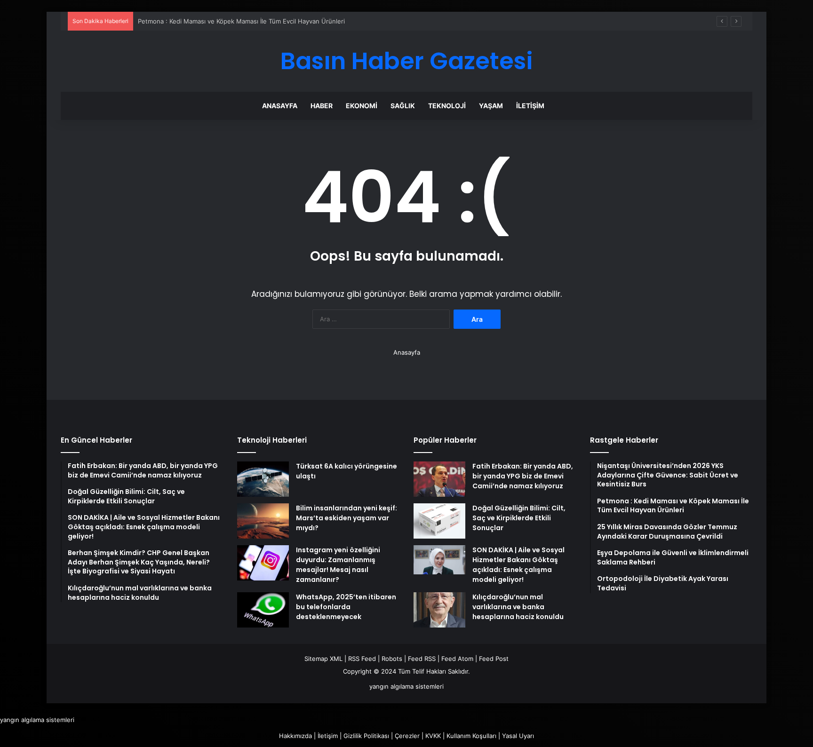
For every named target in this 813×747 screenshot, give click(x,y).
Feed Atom (457, 658)
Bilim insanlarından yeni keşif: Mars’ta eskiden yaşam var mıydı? (346, 517)
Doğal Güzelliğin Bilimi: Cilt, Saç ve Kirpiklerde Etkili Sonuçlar (519, 517)
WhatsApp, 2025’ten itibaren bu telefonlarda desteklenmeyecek (346, 606)
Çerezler (407, 735)
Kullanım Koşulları (471, 735)
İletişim (530, 106)
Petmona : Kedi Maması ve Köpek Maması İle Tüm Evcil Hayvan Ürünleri (241, 21)
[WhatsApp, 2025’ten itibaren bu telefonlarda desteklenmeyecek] (263, 610)
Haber (322, 106)
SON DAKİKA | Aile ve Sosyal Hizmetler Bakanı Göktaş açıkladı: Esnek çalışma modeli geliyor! (518, 564)
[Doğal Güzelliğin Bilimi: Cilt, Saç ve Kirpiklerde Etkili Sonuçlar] (439, 521)
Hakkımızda (295, 735)
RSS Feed (362, 658)
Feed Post (494, 658)
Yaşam (491, 106)
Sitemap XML (323, 658)
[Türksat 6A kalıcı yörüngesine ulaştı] (263, 479)
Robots (392, 658)
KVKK (433, 735)
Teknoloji (447, 106)
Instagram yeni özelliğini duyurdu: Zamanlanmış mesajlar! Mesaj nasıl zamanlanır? (338, 564)
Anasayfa (279, 106)
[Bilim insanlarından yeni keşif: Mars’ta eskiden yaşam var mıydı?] (263, 521)
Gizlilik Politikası (366, 735)
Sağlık (403, 106)
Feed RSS (422, 658)
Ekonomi (361, 106)
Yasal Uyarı (518, 735)
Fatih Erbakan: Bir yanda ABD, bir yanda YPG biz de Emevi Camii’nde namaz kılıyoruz (522, 476)
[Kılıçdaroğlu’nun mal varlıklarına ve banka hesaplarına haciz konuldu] (439, 610)
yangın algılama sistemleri (406, 686)
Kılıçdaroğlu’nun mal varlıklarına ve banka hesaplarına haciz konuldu (518, 606)
